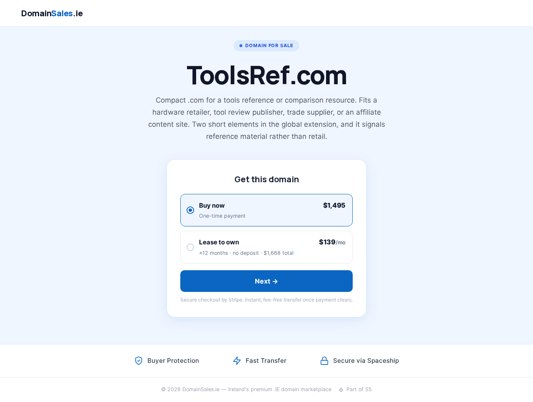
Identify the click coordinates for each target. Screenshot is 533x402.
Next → (267, 281)
